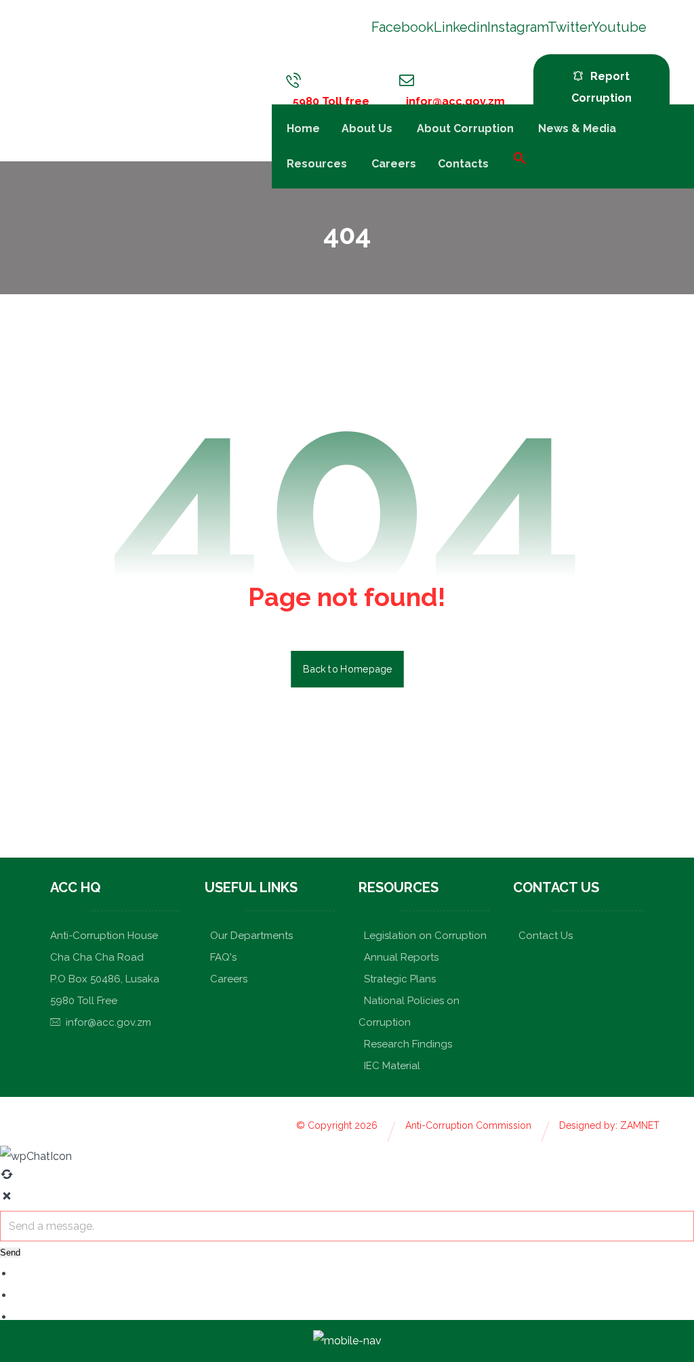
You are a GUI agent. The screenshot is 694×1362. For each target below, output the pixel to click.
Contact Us (545, 935)
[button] (513, 157)
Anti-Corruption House (104, 935)
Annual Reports (401, 957)
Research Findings (408, 1044)
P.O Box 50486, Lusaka (104, 979)
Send (10, 1252)
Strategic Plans (400, 979)
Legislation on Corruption (425, 935)
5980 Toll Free (83, 1001)
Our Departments (251, 935)
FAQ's (223, 957)
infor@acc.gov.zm (108, 1022)
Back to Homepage (347, 669)
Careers (228, 979)
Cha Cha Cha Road (97, 957)
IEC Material (392, 1066)
